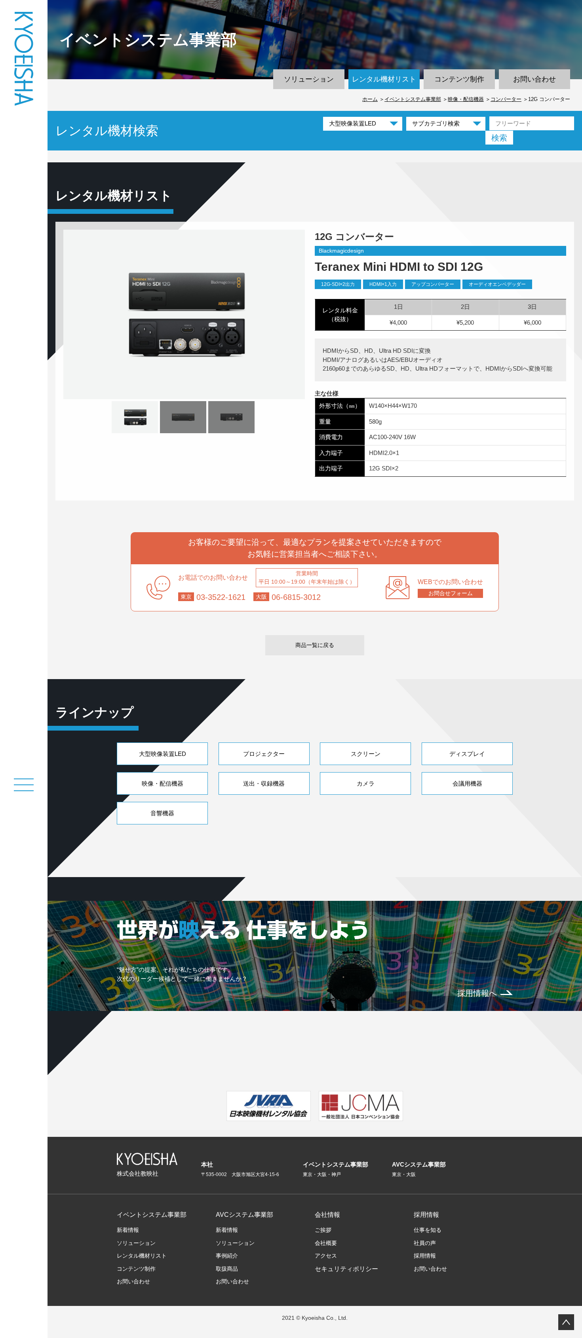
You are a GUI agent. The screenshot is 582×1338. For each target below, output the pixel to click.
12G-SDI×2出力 (338, 284)
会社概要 (326, 1243)
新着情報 (128, 1230)
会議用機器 (467, 783)
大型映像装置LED (162, 753)
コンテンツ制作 (459, 79)
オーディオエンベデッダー (497, 284)
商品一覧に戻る (314, 645)
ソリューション (309, 79)
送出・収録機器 (264, 783)
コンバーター (506, 99)
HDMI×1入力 (383, 284)
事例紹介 (227, 1255)
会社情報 (327, 1214)
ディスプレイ (467, 753)
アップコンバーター (432, 284)
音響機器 (162, 813)
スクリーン (365, 753)
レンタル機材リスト (384, 79)
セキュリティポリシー (346, 1269)
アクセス (326, 1255)
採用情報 (426, 1214)
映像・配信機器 (466, 99)
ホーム (370, 99)
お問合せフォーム (450, 593)
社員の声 (425, 1243)
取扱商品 (227, 1269)
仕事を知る (427, 1230)
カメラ (366, 783)
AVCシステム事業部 (244, 1214)
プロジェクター (264, 753)
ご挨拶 (323, 1230)
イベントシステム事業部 (412, 99)
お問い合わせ (534, 79)
